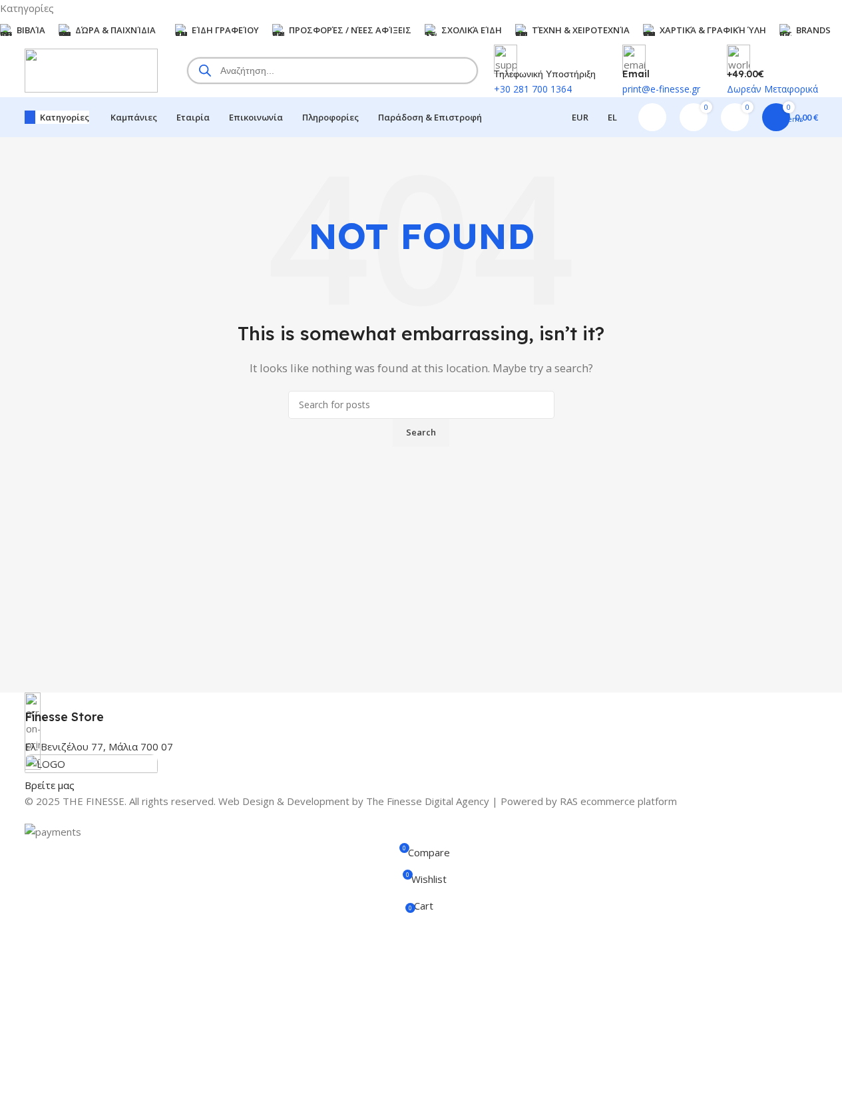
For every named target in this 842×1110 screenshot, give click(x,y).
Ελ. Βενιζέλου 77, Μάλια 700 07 (99, 746)
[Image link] (91, 764)
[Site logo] (91, 69)
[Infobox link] (421, 709)
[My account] (652, 117)
